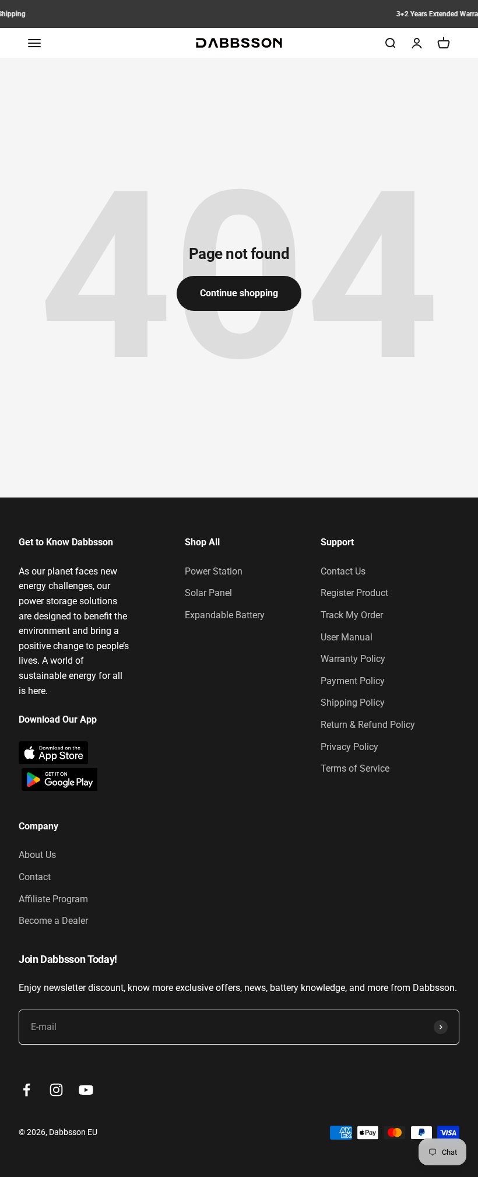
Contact (35, 876)
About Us (37, 854)
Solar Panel (208, 592)
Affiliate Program (53, 899)
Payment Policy (353, 680)
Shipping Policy (353, 702)
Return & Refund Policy (368, 724)
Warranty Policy (353, 658)
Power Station (213, 571)
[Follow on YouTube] (86, 1090)
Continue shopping (239, 293)
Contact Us (343, 571)
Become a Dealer (53, 920)
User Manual (346, 637)
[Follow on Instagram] (56, 1090)
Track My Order (352, 615)
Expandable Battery (225, 615)
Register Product (354, 592)
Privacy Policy (349, 746)
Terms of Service (355, 768)
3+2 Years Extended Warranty (239, 14)
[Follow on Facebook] (26, 1090)
